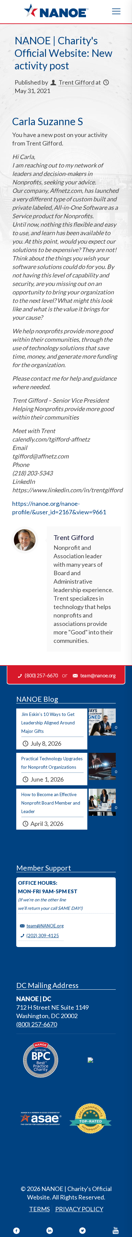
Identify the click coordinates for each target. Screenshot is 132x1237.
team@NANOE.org (45, 925)
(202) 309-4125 (42, 935)
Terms (39, 1209)
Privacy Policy (79, 1209)
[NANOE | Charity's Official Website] (56, 10)
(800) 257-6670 (36, 1024)
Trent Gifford (76, 82)
